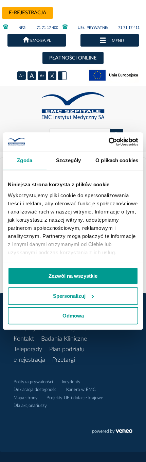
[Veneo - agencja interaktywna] (112, 432)
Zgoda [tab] (24, 160)
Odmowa (73, 316)
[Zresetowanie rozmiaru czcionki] (32, 75)
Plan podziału (67, 349)
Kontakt (24, 339)
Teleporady (28, 349)
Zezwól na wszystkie (73, 276)
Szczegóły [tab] (68, 160)
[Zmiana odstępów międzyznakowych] (52, 75)
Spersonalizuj (69, 296)
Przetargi (63, 360)
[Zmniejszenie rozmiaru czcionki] (21, 75)
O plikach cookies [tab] (116, 160)
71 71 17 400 (38, 28)
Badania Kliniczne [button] (64, 339)
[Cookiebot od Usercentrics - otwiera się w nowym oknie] (108, 141)
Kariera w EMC (81, 390)
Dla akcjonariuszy (30, 406)
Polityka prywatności (33, 382)
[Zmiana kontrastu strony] (62, 75)
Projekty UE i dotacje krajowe (75, 398)
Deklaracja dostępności (35, 390)
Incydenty (71, 382)
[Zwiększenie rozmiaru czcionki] (42, 75)
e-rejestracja (27, 12)
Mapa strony (26, 398)
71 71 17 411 (109, 28)
